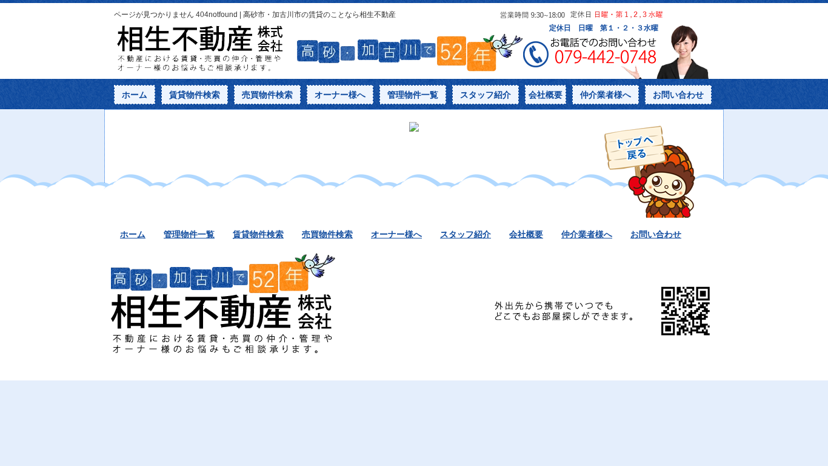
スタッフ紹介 (485, 95)
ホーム (134, 95)
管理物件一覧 (412, 95)
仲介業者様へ (605, 95)
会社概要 (546, 95)
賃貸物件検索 (194, 95)
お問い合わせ (678, 95)
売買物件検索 (267, 95)
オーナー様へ (340, 95)
